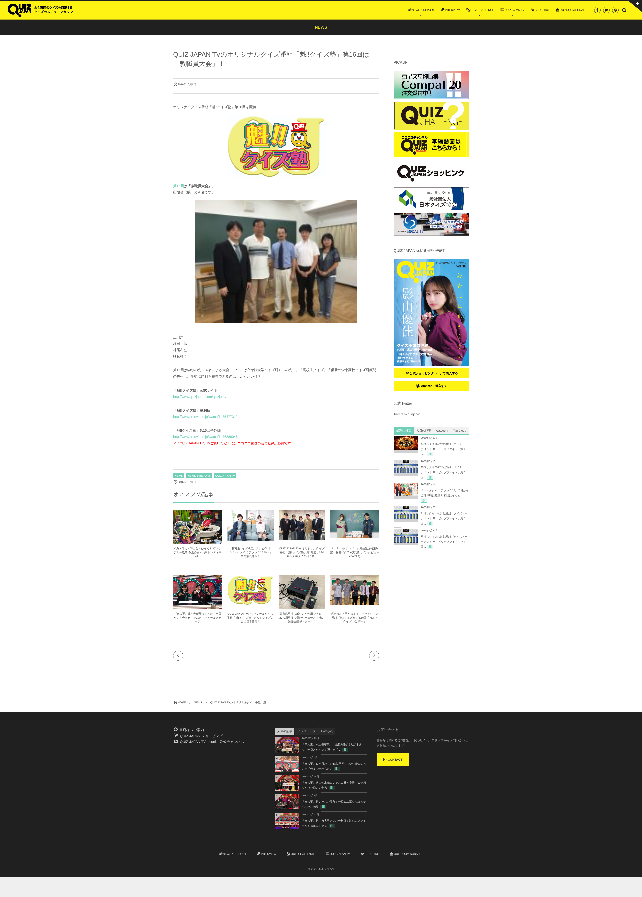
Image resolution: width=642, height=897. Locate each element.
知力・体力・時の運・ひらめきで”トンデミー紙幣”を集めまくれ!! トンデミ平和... (197, 552)
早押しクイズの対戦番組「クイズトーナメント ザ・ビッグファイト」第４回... (444, 541)
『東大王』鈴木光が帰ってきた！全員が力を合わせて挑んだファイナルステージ (197, 617)
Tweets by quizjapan (407, 414)
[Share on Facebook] (597, 10)
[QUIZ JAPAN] (40, 9)
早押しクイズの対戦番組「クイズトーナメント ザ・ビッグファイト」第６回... (444, 472)
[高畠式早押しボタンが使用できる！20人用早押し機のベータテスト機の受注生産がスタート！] (302, 608)
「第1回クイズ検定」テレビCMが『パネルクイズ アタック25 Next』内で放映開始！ (250, 552)
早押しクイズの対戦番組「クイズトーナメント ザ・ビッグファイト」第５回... (444, 518)
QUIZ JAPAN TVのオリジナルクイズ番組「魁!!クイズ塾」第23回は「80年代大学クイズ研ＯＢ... (302, 552)
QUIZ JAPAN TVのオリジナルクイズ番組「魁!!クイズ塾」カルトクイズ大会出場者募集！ (250, 617)
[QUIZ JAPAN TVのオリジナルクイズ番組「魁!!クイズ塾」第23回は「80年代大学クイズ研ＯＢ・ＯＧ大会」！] (302, 537)
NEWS (179, 475)
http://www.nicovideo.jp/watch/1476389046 (205, 437)
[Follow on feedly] (615, 10)
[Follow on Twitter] (606, 10)
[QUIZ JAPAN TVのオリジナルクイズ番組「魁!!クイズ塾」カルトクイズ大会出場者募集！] (250, 603)
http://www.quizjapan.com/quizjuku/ (199, 397)
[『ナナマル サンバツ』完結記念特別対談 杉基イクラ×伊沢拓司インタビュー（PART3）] (354, 535)
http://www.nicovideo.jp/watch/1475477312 (205, 417)
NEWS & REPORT (199, 475)
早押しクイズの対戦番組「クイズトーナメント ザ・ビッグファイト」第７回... (444, 449)
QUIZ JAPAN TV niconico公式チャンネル (212, 742)
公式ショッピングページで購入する (434, 373)
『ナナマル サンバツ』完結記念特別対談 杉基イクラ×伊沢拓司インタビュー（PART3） (354, 552)
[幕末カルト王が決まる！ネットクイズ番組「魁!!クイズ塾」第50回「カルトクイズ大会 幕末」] (354, 603)
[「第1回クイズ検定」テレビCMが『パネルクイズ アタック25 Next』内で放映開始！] (250, 539)
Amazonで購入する (433, 386)
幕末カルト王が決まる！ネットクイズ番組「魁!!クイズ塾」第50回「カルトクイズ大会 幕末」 (354, 617)
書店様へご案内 (191, 730)
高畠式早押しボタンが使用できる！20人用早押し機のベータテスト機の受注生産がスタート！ (301, 617)
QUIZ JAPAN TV (225, 475)
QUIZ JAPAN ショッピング (201, 736)
